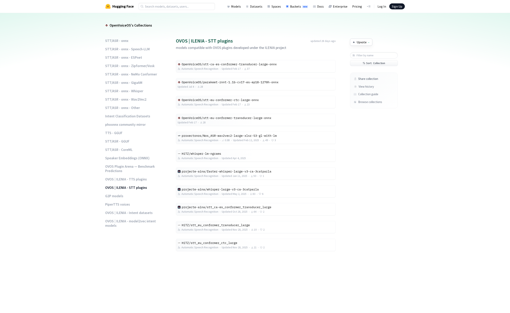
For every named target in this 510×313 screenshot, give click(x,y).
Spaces (276, 6)
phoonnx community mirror (125, 124)
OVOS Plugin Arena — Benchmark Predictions (130, 168)
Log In (382, 6)
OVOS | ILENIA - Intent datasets (129, 213)
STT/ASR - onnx (116, 41)
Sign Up (397, 6)
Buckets (298, 6)
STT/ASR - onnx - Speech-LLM (127, 49)
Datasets (256, 6)
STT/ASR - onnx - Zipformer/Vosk (130, 66)
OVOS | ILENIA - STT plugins (126, 187)
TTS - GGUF (114, 133)
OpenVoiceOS (120, 25)
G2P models (114, 196)
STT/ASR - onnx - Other (122, 108)
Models (236, 6)
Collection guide (368, 94)
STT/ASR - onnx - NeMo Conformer (131, 74)
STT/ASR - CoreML (119, 150)
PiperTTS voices (117, 204)
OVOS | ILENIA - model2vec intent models (130, 223)
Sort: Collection (375, 63)
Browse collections (370, 102)
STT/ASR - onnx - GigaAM (123, 82)
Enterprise (340, 6)
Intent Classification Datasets (127, 116)
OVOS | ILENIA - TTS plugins (126, 179)
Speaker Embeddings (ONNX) (127, 158)
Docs (320, 6)
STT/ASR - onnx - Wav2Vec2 (125, 99)
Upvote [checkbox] (363, 42)
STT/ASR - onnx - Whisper (124, 91)
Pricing (357, 6)
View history (366, 86)
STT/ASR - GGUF (117, 141)
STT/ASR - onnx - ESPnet (123, 57)
